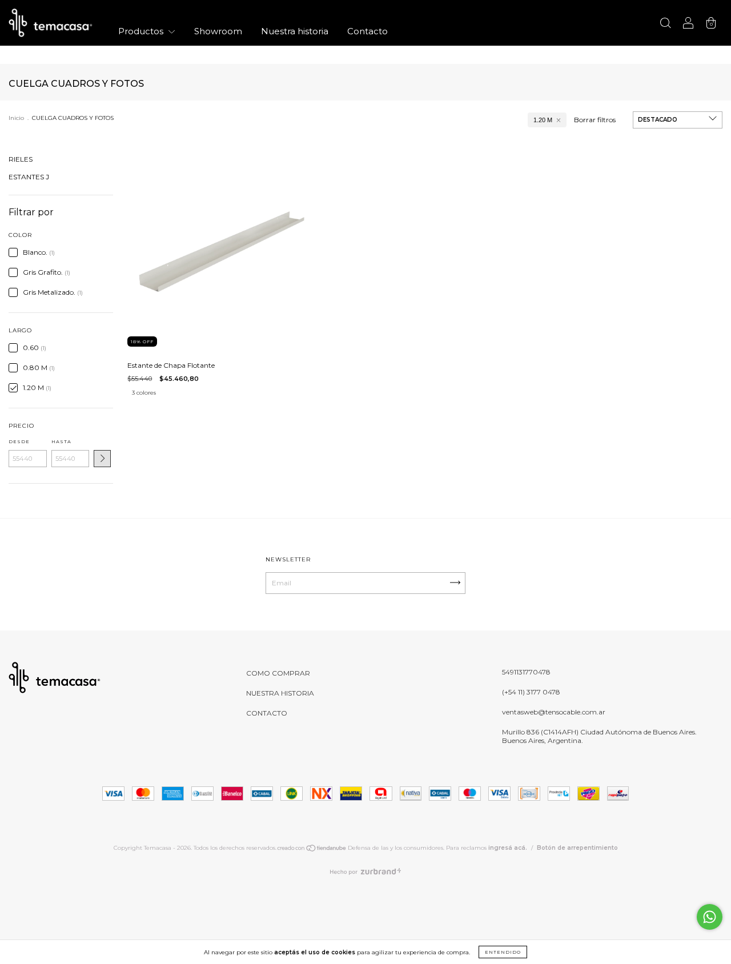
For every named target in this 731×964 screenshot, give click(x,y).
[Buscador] (665, 24)
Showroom (218, 31)
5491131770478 (526, 672)
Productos (142, 31)
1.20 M (542, 120)
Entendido (503, 952)
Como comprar (278, 673)
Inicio (16, 118)
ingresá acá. (507, 847)
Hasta (61, 441)
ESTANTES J (29, 176)
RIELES (21, 159)
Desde (19, 441)
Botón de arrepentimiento (577, 847)
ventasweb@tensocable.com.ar (553, 712)
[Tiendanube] (312, 850)
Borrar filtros (595, 119)
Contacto (367, 31)
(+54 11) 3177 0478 (531, 692)
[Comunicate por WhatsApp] (709, 917)
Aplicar (102, 458)
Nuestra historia (294, 31)
